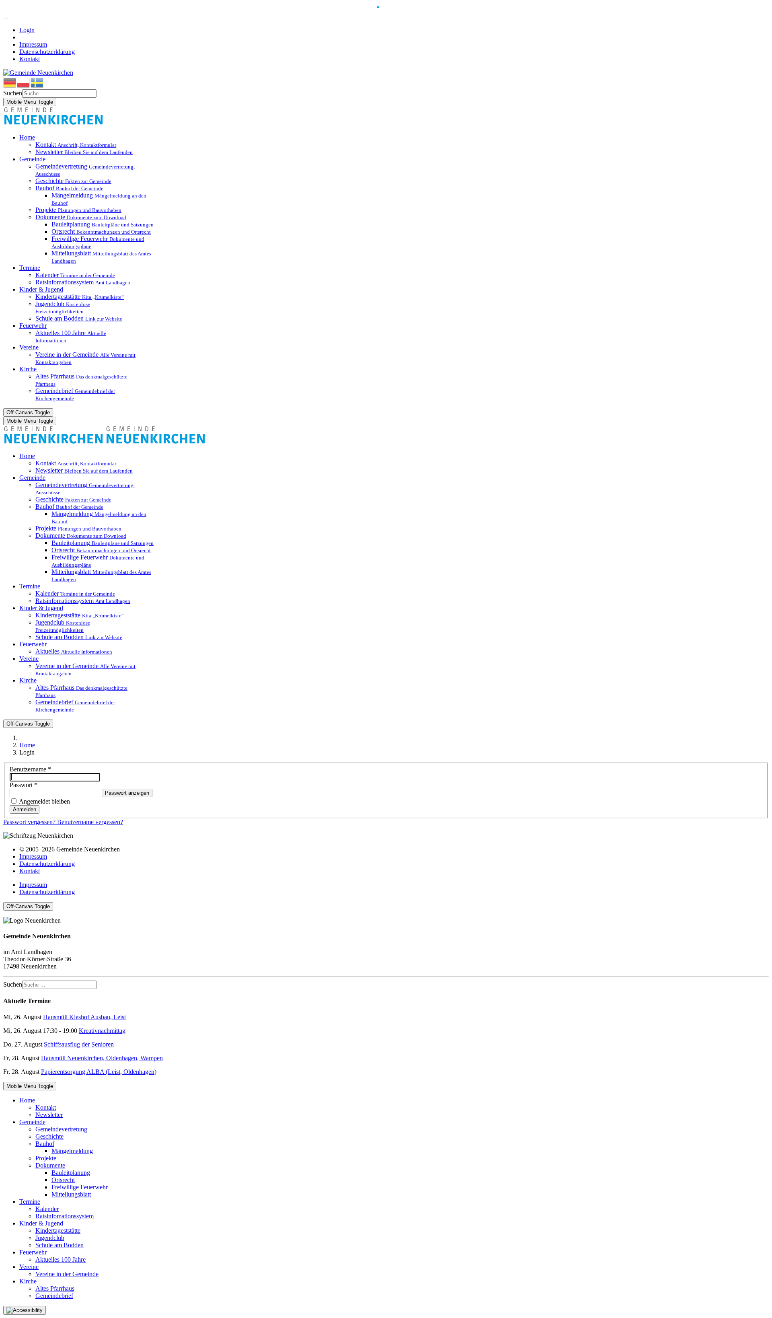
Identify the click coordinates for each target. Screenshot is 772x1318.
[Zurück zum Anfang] (6, 18)
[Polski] (24, 82)
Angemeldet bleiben (44, 801)
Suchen (12, 93)
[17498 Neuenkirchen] (53, 123)
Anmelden (24, 809)
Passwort (23, 784)
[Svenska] (37, 82)
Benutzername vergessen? (90, 821)
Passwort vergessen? (30, 821)
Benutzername (30, 769)
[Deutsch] (10, 82)
